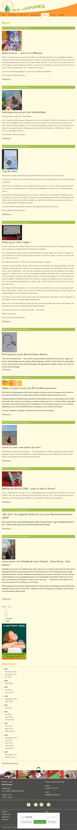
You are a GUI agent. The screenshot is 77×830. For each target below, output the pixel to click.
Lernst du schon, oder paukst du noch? (21, 447)
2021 (6, 669)
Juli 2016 (8, 714)
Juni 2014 (8, 740)
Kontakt (61, 15)
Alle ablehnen (52, 822)
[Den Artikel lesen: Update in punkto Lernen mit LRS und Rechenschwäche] (12, 385)
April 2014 (9, 743)
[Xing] (48, 807)
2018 (6, 696)
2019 (6, 687)
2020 (6, 681)
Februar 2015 (10, 731)
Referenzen (35, 15)
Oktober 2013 (10, 757)
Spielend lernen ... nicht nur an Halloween (22, 53)
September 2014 (11, 738)
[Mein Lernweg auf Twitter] (42, 807)
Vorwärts (9, 618)
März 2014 (9, 746)
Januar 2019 (9, 692)
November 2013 (11, 755)
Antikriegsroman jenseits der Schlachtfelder (24, 112)
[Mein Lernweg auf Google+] (37, 807)
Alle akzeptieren (40, 822)
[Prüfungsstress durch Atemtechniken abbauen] (9, 352)
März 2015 (9, 729)
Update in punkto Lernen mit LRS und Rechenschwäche (29, 388)
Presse (53, 15)
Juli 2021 (8, 677)
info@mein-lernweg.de (52, 795)
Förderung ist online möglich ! (16, 242)
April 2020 (9, 683)
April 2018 (9, 701)
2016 (6, 712)
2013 (6, 752)
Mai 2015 (8, 726)
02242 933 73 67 (51, 788)
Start (3, 15)
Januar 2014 (9, 748)
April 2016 (9, 717)
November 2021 (11, 672)
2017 (6, 705)
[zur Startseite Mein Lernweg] (24, 12)
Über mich (24, 15)
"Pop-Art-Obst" (10, 171)
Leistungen (12, 15)
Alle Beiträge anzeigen (10, 763)
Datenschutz (39, 825)
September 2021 (11, 674)
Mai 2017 (8, 708)
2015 (6, 723)
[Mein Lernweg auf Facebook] (29, 807)
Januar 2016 (9, 720)
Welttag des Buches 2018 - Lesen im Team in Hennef (28, 488)
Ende (7, 621)
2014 (6, 735)
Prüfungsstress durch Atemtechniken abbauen (25, 354)
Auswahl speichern (26, 822)
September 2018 (11, 699)
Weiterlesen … (7, 79)
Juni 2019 (8, 690)
